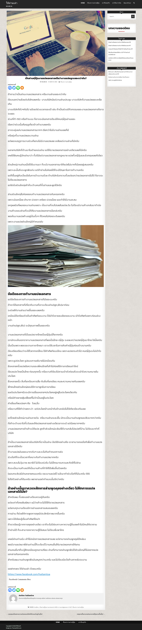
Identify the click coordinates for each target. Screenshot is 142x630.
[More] (22, 88)
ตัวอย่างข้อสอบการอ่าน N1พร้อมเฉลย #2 (119, 42)
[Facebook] (10, 88)
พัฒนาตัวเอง (127, 3)
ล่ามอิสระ (36, 607)
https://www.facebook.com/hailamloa (29, 574)
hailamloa (44, 81)
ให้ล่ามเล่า (11, 3)
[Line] (18, 88)
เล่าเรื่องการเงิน (116, 3)
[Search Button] (134, 3)
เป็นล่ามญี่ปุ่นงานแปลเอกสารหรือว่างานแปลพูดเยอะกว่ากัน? (56, 78)
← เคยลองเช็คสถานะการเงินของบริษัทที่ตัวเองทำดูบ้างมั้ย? (24, 614)
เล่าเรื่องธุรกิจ (106, 3)
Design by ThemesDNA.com (13, 628)
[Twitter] (14, 88)
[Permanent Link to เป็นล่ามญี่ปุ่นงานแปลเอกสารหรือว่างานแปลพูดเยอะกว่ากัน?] (56, 43)
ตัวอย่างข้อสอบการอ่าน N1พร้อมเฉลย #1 (119, 46)
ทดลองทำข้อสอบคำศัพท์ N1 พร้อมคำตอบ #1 (120, 49)
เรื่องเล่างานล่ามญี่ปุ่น (93, 3)
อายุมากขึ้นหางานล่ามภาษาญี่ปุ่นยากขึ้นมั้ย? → (91, 614)
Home (83, 3)
